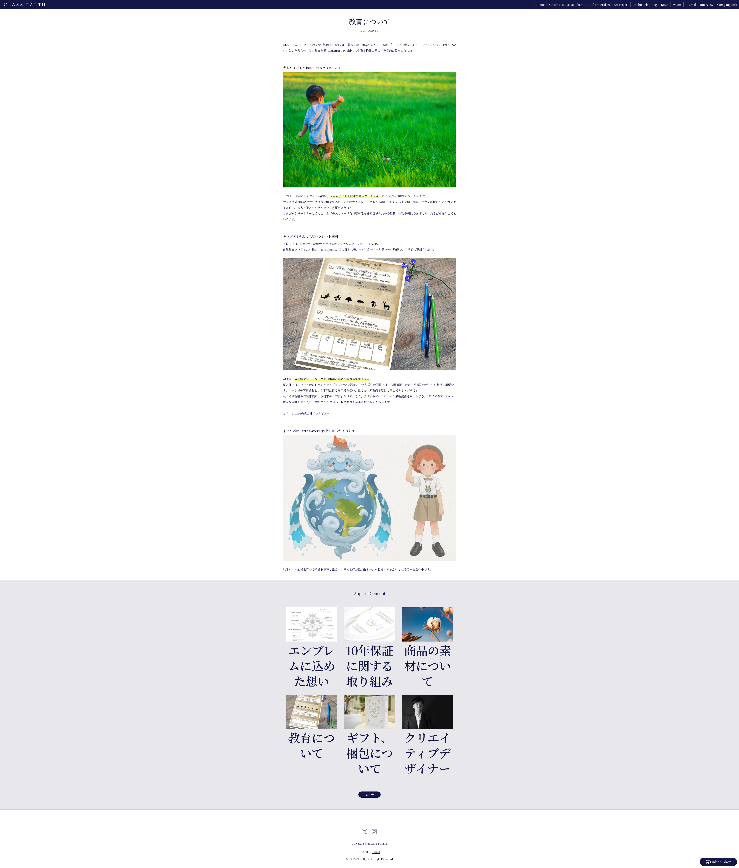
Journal (690, 5)
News (664, 5)
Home (540, 5)
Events (676, 5)
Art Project (621, 5)
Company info (727, 5)
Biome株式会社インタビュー (311, 413)
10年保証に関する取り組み (369, 665)
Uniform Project (598, 5)
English (364, 852)
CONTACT (358, 843)
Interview (706, 5)
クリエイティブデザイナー (427, 753)
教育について (311, 745)
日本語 (376, 852)
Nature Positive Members (566, 5)
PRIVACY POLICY (376, 843)
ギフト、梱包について (369, 753)
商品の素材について (427, 665)
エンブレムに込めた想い (311, 665)
